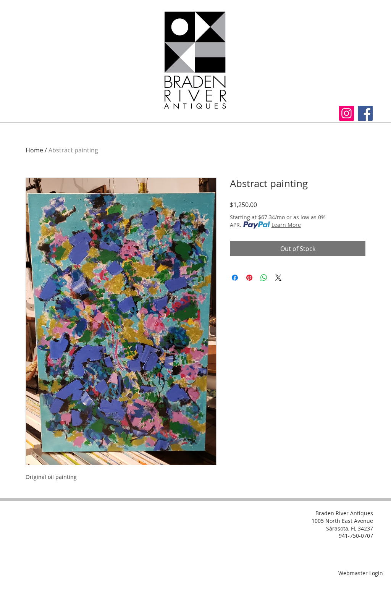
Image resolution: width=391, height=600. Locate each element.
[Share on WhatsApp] (263, 277)
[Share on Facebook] (234, 277)
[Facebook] (365, 113)
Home (34, 150)
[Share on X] (278, 277)
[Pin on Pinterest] (249, 277)
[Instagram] (346, 113)
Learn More (286, 224)
